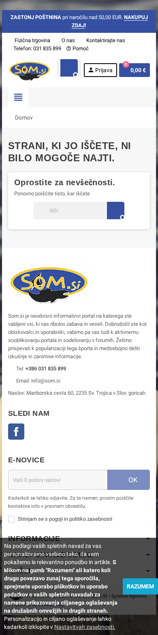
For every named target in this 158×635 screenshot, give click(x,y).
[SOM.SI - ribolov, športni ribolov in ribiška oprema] (29, 69)
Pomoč (77, 48)
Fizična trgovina (31, 40)
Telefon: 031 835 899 (37, 48)
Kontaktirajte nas (105, 40)
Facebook (16, 431)
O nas (67, 40)
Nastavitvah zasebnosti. (84, 627)
